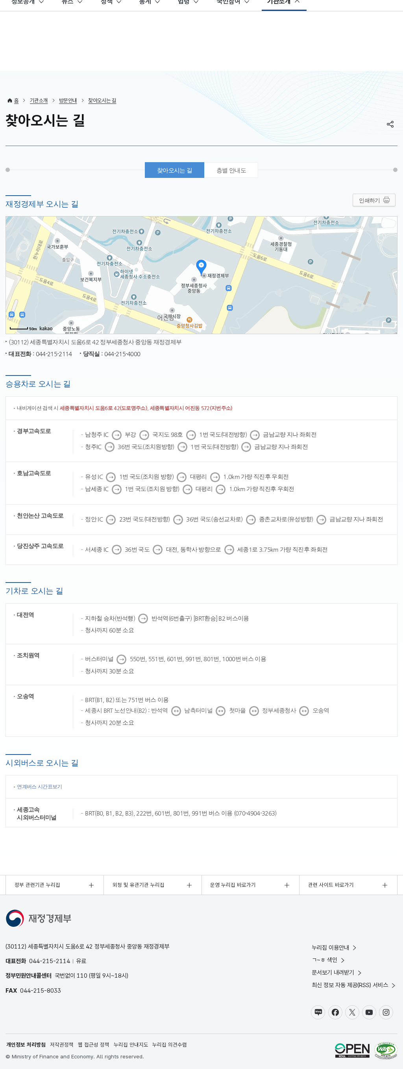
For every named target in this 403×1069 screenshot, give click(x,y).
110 (82, 975)
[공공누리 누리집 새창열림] (352, 1051)
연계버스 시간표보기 (39, 787)
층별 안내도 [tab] (231, 170)
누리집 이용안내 (330, 947)
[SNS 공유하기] (390, 124)
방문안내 (68, 100)
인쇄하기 (369, 200)
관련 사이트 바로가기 (331, 885)
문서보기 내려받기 (333, 972)
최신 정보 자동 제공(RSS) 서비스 (350, 985)
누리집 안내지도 (131, 1044)
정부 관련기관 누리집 (37, 885)
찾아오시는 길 (102, 100)
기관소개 (39, 100)
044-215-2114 (49, 961)
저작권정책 (62, 1044)
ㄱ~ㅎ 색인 (324, 960)
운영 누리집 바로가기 (233, 885)
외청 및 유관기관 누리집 (139, 885)
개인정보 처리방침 (26, 1044)
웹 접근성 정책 (93, 1044)
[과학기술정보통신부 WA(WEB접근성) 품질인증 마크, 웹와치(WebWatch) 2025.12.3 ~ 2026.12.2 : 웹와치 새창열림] (385, 1051)
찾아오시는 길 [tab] (174, 170)
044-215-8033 (40, 990)
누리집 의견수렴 (169, 1044)
